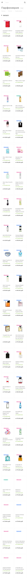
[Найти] (24, 2)
